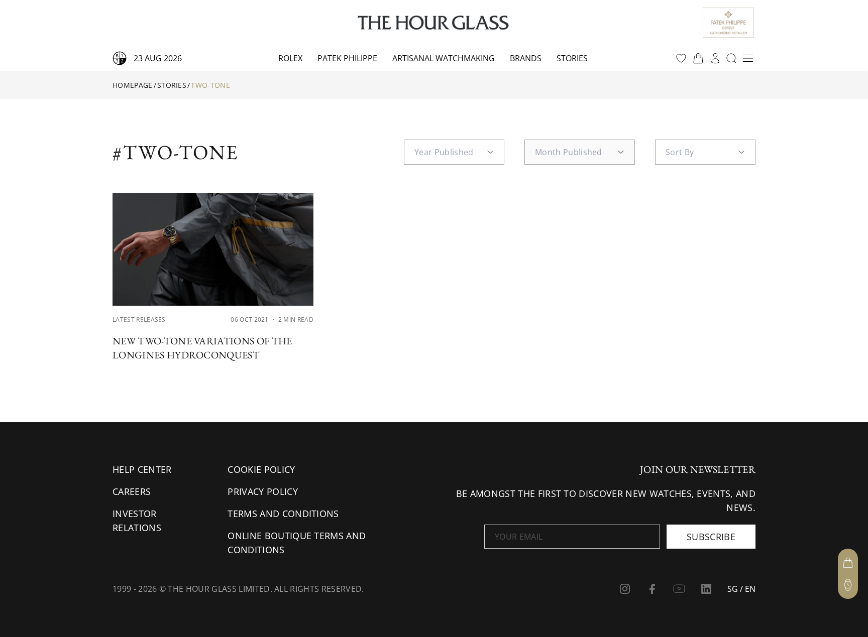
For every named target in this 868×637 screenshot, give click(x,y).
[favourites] (681, 58)
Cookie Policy (261, 469)
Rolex (290, 58)
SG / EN (741, 588)
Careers (132, 491)
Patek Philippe (347, 58)
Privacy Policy (262, 491)
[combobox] (454, 152)
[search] (731, 58)
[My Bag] (848, 563)
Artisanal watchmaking (443, 58)
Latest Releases (139, 319)
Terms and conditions (283, 513)
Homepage (133, 85)
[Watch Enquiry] (848, 585)
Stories (572, 58)
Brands (525, 58)
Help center (142, 469)
